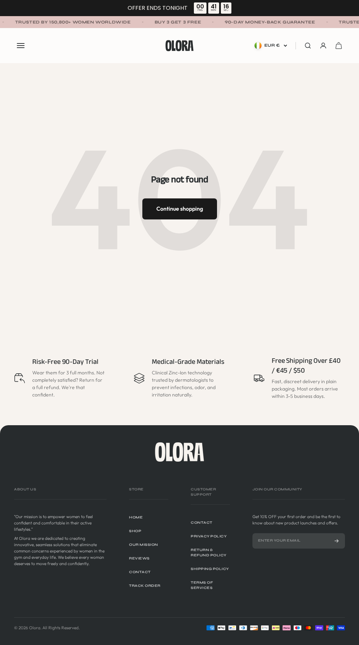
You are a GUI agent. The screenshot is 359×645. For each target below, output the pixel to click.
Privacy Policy (208, 536)
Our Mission (143, 545)
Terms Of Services (202, 585)
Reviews (139, 558)
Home (136, 517)
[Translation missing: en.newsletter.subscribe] (336, 541)
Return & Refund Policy (208, 552)
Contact (140, 572)
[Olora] (179, 452)
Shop (135, 531)
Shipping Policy (210, 569)
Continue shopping (179, 208)
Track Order (145, 586)
